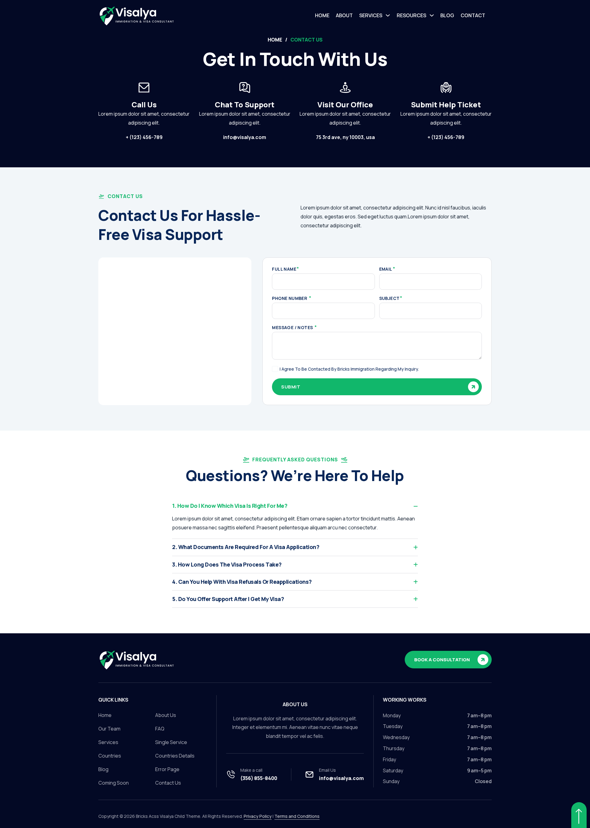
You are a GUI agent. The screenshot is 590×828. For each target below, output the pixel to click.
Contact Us (168, 782)
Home (322, 15)
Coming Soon (113, 782)
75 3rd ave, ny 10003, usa (345, 137)
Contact (473, 15)
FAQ (159, 728)
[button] (295, 505)
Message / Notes (293, 327)
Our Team (109, 728)
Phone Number (290, 298)
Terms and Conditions (297, 816)
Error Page (167, 769)
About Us (165, 715)
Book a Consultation (442, 659)
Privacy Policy (258, 816)
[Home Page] (142, 659)
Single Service (171, 742)
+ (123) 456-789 (144, 137)
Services (370, 15)
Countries (109, 755)
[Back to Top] (579, 815)
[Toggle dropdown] (387, 15)
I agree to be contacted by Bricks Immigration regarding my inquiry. (349, 369)
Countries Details (175, 755)
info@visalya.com (244, 137)
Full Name (284, 269)
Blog (447, 15)
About (344, 15)
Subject (389, 298)
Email (385, 269)
